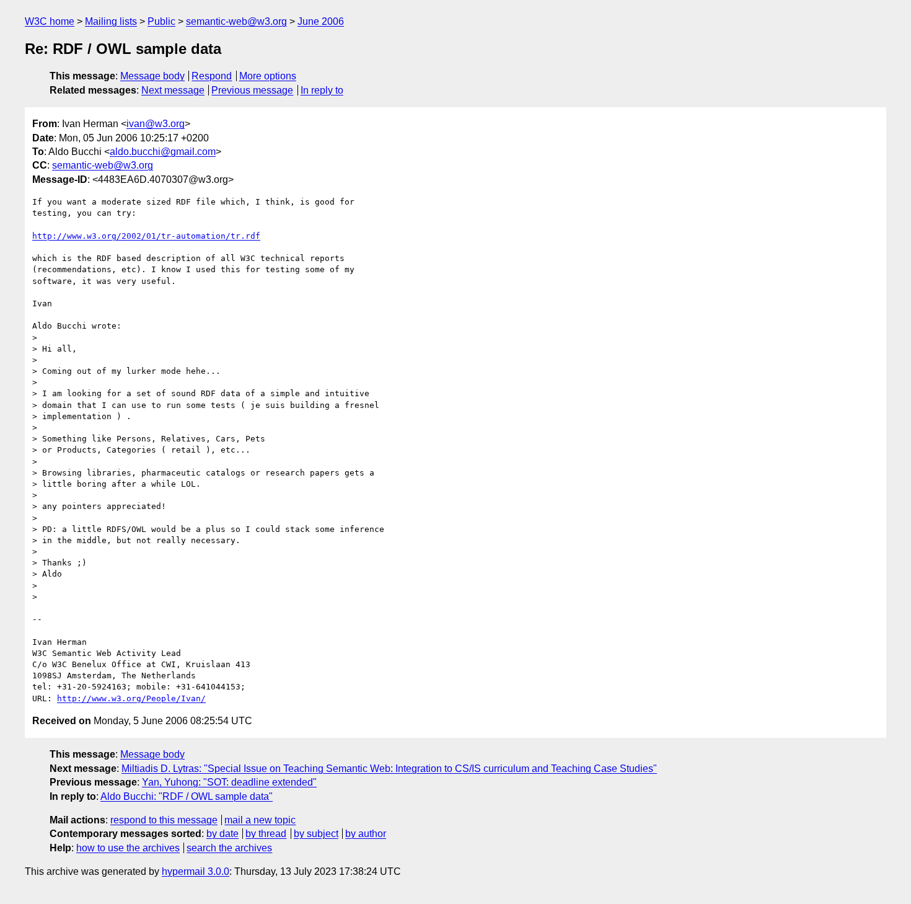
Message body (152, 76)
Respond (211, 76)
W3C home (49, 21)
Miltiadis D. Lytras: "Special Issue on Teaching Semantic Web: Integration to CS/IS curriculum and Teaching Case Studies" (389, 768)
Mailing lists (111, 21)
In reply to (322, 90)
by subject (316, 833)
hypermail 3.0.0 (195, 871)
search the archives (229, 848)
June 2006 (320, 21)
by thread (265, 833)
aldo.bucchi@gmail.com (163, 151)
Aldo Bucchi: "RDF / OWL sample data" (186, 796)
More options (267, 76)
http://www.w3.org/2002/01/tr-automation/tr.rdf (146, 236)
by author (365, 833)
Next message (173, 90)
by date (222, 833)
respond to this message (164, 820)
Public (161, 21)
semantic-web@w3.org (236, 21)
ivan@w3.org (155, 123)
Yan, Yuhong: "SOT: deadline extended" (229, 782)
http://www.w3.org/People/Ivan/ (131, 698)
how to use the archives (128, 848)
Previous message (252, 90)
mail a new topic (260, 820)
